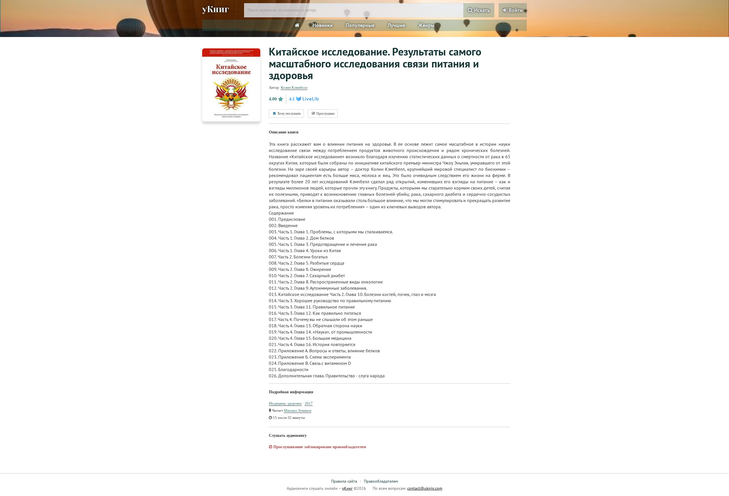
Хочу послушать (289, 114)
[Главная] (297, 25)
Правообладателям (381, 481)
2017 (309, 403)
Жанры (426, 25)
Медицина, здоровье (285, 403)
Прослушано (325, 114)
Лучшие (396, 25)
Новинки (323, 25)
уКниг (215, 9)
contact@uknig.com (424, 488)
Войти (515, 10)
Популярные (360, 25)
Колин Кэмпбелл (294, 87)
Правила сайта (344, 481)
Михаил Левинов (297, 410)
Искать (481, 10)
